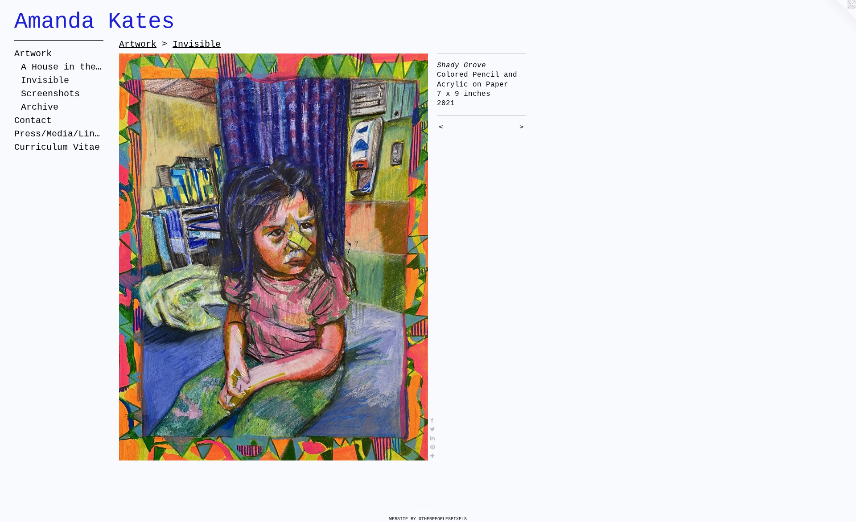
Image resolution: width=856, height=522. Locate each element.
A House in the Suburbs (62, 67)
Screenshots (50, 94)
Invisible (45, 80)
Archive (39, 107)
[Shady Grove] (273, 256)
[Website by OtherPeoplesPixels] (838, 18)
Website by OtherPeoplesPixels (428, 519)
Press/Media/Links (58, 134)
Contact (33, 120)
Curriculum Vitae (57, 147)
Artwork (33, 54)
